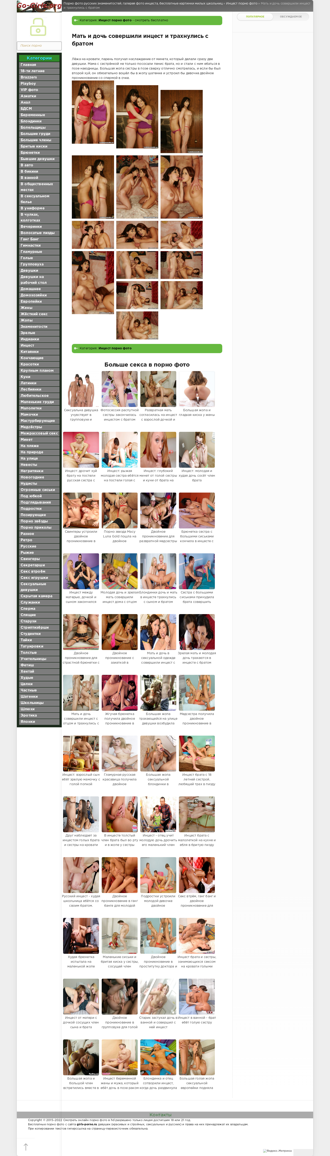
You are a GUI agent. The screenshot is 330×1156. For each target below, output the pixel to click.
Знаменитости (34, 326)
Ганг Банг (30, 239)
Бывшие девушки (38, 159)
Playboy (28, 83)
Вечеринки (31, 226)
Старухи (28, 621)
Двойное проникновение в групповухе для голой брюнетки (120, 1025)
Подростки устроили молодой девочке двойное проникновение (158, 903)
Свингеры (30, 559)
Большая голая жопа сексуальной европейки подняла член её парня (197, 1085)
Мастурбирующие (38, 421)
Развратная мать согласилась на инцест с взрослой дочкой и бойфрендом (158, 417)
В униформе (33, 208)
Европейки (31, 301)
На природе (32, 452)
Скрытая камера (36, 596)
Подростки (31, 509)
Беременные (33, 115)
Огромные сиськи (38, 490)
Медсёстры (31, 427)
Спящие (28, 615)
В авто (27, 165)
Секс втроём (33, 571)
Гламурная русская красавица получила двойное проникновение (119, 782)
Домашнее (31, 289)
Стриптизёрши (35, 627)
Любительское (35, 396)
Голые (27, 258)
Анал (25, 102)
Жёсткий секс (34, 314)
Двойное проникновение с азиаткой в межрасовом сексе (119, 660)
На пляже (30, 446)
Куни (25, 377)
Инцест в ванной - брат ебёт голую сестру (197, 1020)
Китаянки (30, 352)
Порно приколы (36, 527)
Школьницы (32, 703)
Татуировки (32, 646)
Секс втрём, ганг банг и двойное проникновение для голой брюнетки (197, 903)
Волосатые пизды (38, 233)
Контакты (161, 1115)
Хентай (27, 671)
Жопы (27, 320)
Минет (27, 439)
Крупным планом (37, 370)
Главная (28, 65)
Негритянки (32, 471)
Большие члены (36, 140)
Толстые (29, 652)
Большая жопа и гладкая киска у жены (197, 412)
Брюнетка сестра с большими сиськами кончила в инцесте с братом (197, 538)
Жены (26, 308)
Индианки (30, 339)
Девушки (29, 270)
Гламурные (31, 252)
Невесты (29, 465)
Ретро (26, 540)
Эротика (29, 715)
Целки (27, 684)
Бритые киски (34, 146)
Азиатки (28, 96)
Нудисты (29, 483)
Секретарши (33, 565)
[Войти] (38, 27)
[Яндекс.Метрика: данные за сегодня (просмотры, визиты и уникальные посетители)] (277, 1151)
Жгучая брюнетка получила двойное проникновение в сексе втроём (119, 721)
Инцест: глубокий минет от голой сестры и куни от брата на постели (158, 478)
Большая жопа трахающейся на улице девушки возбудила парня (158, 721)
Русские (28, 546)
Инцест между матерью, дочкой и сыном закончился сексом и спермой (81, 599)
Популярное (255, 17)
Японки (28, 722)
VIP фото (29, 90)
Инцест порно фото (115, 20)
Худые (27, 678)
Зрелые (28, 333)
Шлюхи (28, 709)
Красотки (30, 364)
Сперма (28, 609)
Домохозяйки (34, 295)
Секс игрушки (34, 578)
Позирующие (33, 515)
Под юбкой (31, 496)
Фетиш (27, 665)
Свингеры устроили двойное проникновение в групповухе (81, 538)
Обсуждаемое (291, 17)
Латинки (28, 383)
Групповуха (32, 264)
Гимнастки (31, 245)
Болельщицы (33, 127)
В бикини (29, 171)
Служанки (30, 602)
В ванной (29, 178)
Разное (27, 534)
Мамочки (29, 414)
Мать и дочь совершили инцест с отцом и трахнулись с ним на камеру (81, 721)
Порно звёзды (34, 521)
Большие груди (35, 134)
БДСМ (26, 109)
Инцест (27, 345)
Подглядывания (36, 502)
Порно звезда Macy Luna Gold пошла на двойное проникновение (119, 538)
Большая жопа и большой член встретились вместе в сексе (81, 1085)
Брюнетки (30, 152)
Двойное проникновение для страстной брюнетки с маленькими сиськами (81, 660)
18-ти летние (33, 71)
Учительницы (33, 659)
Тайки (26, 640)
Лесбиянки (31, 389)
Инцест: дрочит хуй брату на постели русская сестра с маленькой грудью (81, 478)
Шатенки (29, 696)
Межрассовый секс (39, 433)
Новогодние (32, 477)
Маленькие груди (37, 402)
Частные (29, 690)
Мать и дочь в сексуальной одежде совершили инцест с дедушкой (158, 660)
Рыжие (27, 552)
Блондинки (31, 121)
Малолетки (31, 408)
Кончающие (32, 358)
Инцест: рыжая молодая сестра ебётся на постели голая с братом (120, 478)
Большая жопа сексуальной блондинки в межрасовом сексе (158, 782)
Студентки (31, 634)
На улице (29, 458)
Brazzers (29, 77)
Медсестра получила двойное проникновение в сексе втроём (197, 721)
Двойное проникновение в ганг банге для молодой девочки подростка (119, 903)
